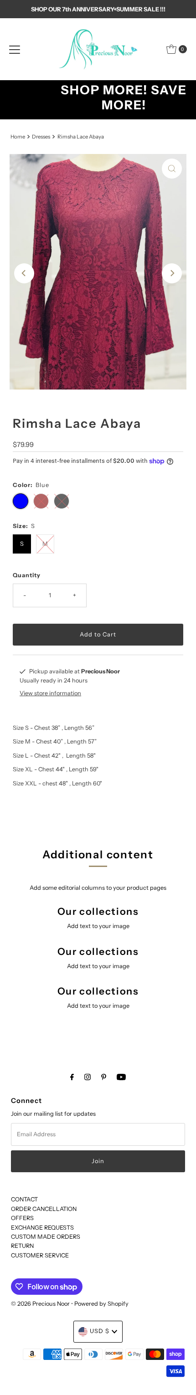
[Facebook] (72, 1077)
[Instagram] (87, 1077)
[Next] (172, 273)
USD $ (99, 1331)
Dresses (41, 136)
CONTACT (24, 1199)
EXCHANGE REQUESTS (42, 1227)
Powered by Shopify (101, 1303)
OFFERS (22, 1218)
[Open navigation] (14, 49)
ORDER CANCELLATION (44, 1208)
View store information (50, 693)
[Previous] (24, 273)
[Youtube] (121, 1077)
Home (17, 136)
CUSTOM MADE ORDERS (45, 1236)
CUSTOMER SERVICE (40, 1255)
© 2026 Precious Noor (40, 1303)
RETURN (22, 1245)
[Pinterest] (103, 1077)
